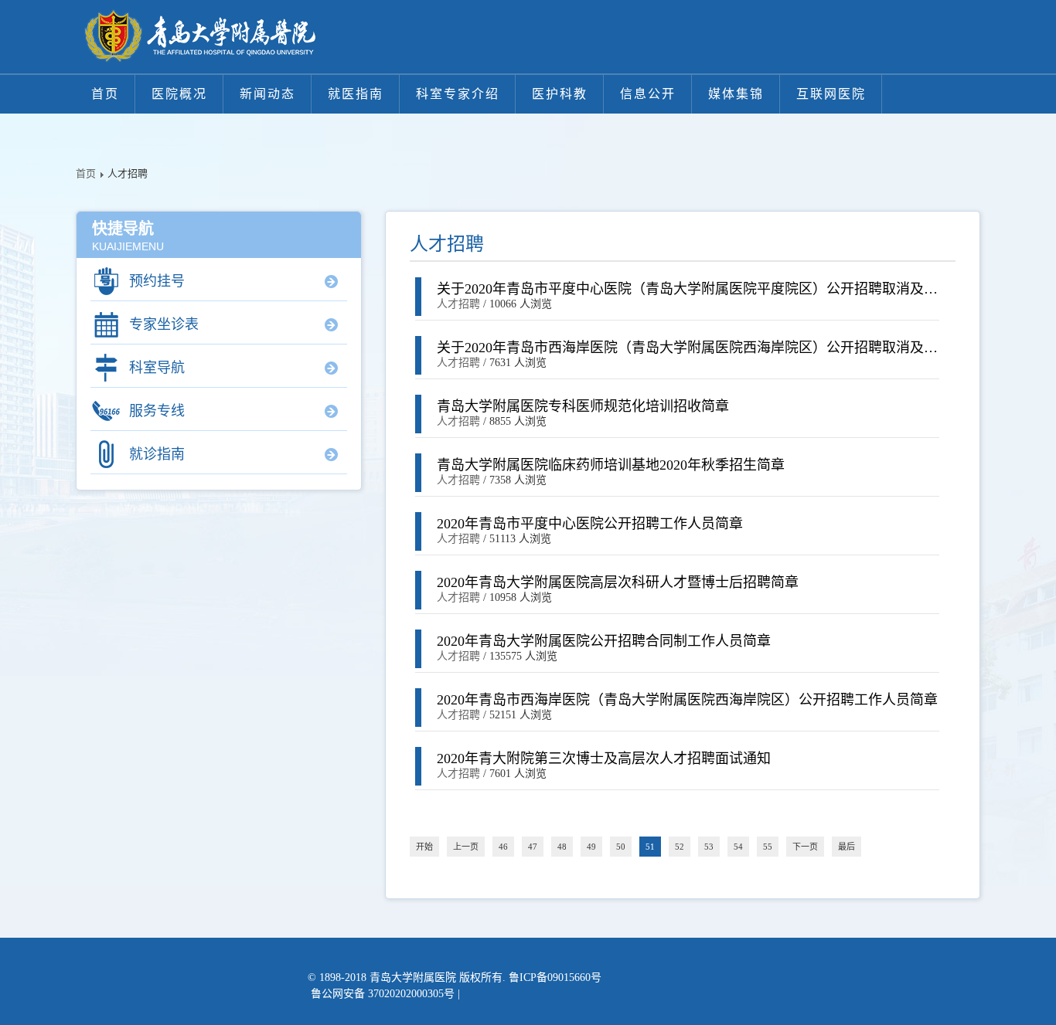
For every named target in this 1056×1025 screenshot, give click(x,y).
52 (679, 846)
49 (591, 846)
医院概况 (179, 93)
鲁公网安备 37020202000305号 (383, 994)
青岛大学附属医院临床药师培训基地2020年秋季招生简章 (611, 465)
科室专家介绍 (457, 93)
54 (738, 846)
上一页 (466, 846)
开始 (424, 846)
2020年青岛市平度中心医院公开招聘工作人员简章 (590, 523)
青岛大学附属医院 (413, 977)
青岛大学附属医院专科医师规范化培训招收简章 (583, 406)
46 (503, 846)
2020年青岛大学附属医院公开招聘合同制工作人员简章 (604, 641)
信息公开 (648, 93)
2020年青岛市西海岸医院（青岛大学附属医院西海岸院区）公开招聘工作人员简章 (687, 700)
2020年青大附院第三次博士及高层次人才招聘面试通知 (604, 758)
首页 (105, 93)
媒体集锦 (736, 93)
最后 (846, 846)
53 (709, 846)
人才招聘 (458, 304)
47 (532, 846)
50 (620, 846)
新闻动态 (267, 93)
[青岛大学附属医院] (199, 37)
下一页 (805, 846)
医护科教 (560, 93)
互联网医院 (831, 93)
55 (767, 846)
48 (562, 846)
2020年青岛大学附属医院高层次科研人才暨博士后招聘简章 (618, 582)
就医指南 (355, 93)
